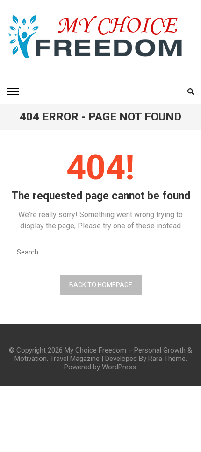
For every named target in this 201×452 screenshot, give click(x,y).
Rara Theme (167, 358)
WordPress (119, 367)
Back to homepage (100, 285)
